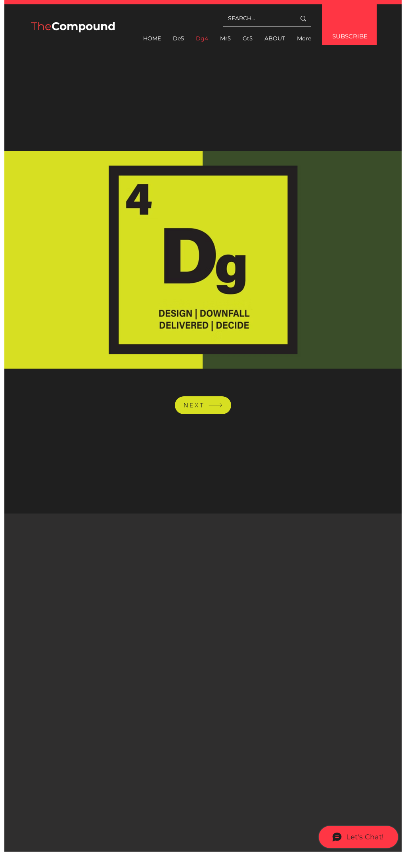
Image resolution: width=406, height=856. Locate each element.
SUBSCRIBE (350, 36)
